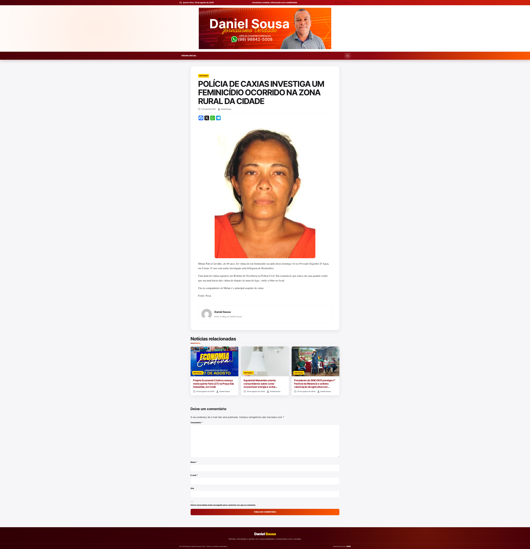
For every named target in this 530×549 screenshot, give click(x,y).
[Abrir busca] (348, 56)
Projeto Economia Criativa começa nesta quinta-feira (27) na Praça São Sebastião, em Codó (213, 383)
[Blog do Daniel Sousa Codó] (265, 28)
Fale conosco (345, 2)
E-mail (194, 475)
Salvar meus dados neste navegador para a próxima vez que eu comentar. (223, 505)
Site (192, 488)
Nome (193, 462)
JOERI (348, 546)
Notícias (203, 76)
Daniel (265, 534)
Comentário (196, 422)
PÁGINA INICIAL (188, 55)
